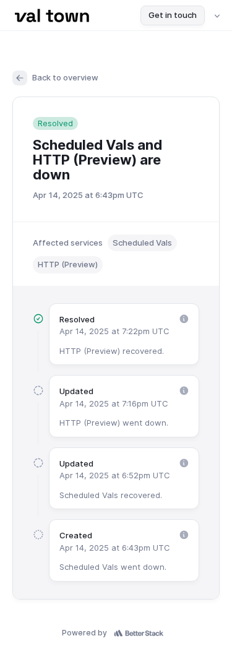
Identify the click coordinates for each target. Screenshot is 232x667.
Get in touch (172, 15)
